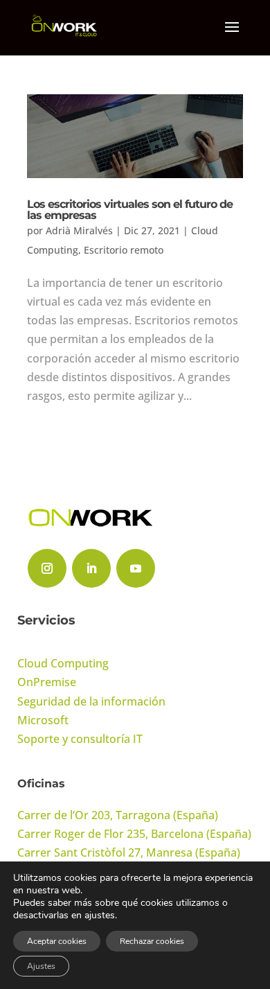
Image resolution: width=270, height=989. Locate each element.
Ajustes (41, 966)
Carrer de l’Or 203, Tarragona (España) (117, 815)
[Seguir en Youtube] (135, 568)
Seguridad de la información (91, 701)
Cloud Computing (63, 663)
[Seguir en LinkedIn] (91, 568)
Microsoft (43, 720)
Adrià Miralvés (79, 230)
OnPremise (46, 682)
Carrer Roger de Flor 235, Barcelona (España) (134, 833)
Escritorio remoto (123, 249)
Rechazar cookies (152, 941)
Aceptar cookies (57, 941)
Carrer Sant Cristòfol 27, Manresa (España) (128, 852)
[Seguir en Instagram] (47, 568)
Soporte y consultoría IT (80, 738)
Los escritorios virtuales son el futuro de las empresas (130, 210)
